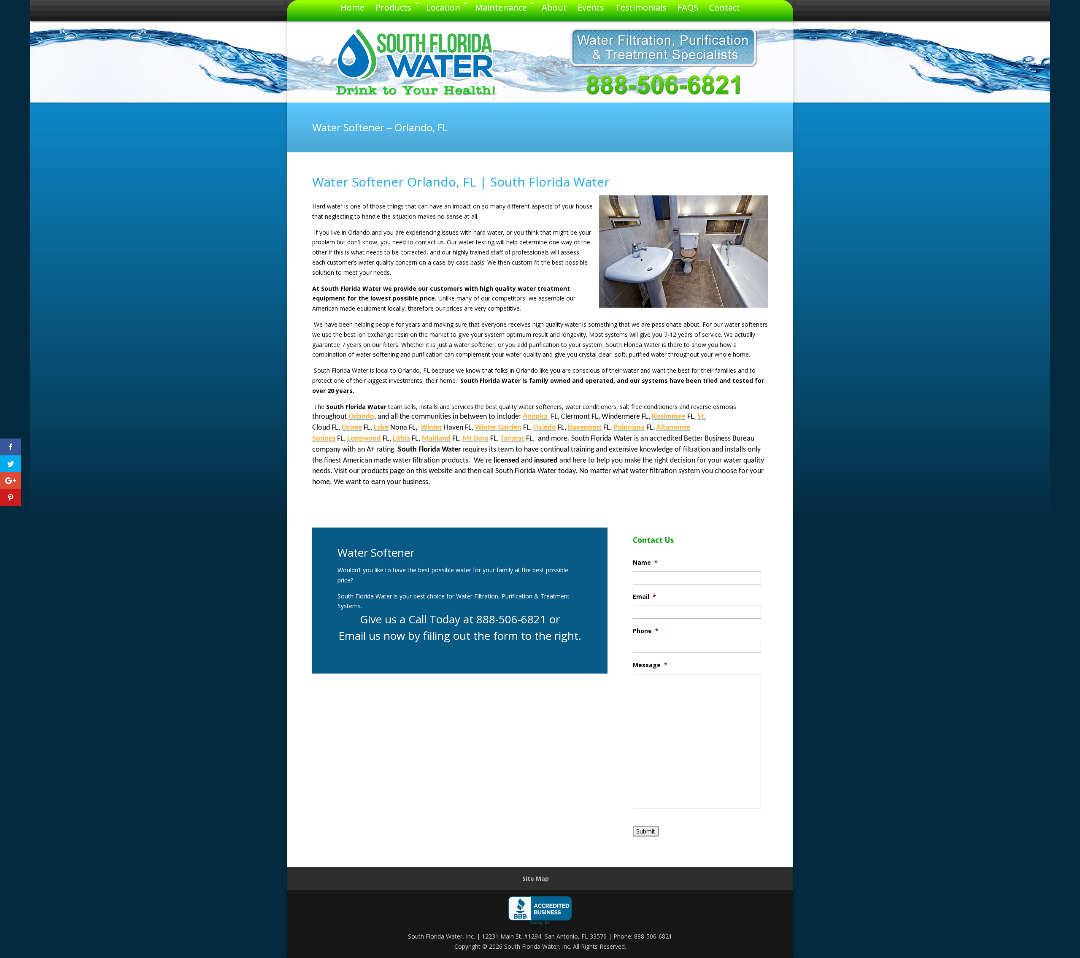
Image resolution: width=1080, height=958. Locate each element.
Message (650, 665)
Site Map (535, 878)
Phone (646, 631)
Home (352, 7)
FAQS (688, 7)
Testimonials (641, 7)
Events (591, 7)
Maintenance (501, 7)
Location (443, 7)
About (554, 7)
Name (645, 562)
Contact (724, 7)
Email (644, 597)
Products (393, 7)
